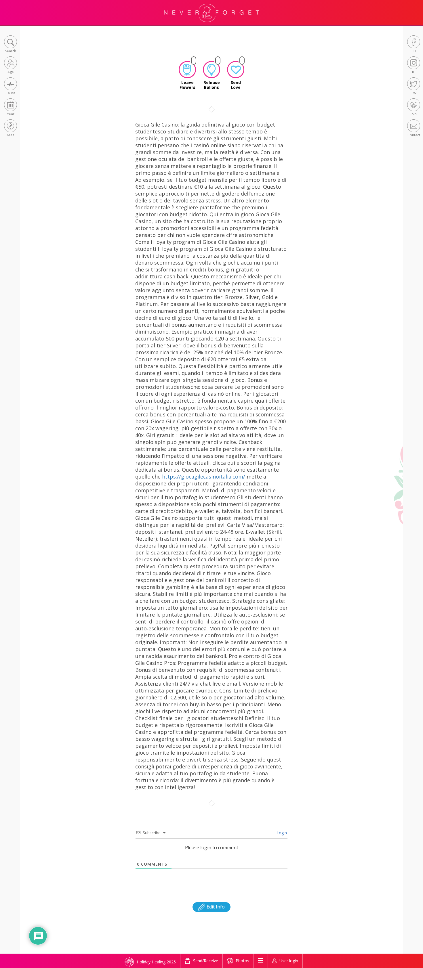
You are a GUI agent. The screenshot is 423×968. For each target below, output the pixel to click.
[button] (10, 44)
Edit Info (215, 907)
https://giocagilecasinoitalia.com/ (203, 476)
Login (281, 832)
